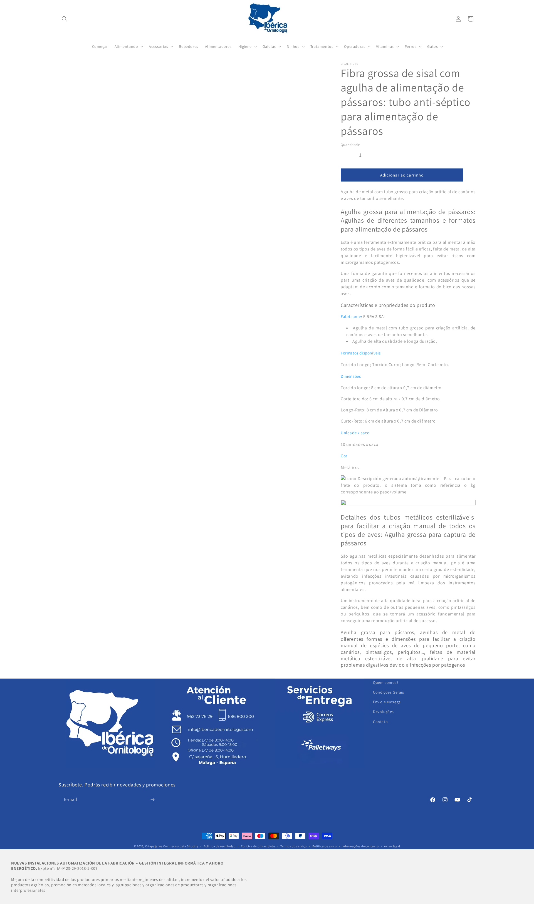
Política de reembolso (220, 846)
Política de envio (324, 846)
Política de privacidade (258, 846)
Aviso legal (392, 846)
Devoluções (383, 711)
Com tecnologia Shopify (180, 846)
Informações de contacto (360, 846)
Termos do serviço (293, 846)
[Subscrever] (152, 799)
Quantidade (350, 144)
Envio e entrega (387, 701)
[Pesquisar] (64, 19)
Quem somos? (386, 682)
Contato (380, 721)
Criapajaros (154, 846)
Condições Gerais (388, 692)
